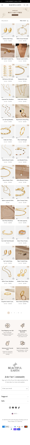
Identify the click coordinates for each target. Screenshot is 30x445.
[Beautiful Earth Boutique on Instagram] (10, 408)
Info (3, 401)
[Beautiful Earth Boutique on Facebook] (13, 408)
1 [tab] (16, 97)
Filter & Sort (23, 20)
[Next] (27, 1)
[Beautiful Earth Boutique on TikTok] (19, 408)
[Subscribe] (27, 389)
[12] (8, 30)
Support (4, 397)
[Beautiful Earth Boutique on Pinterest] (16, 408)
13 (18, 312)
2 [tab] (17, 97)
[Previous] (2, 1)
